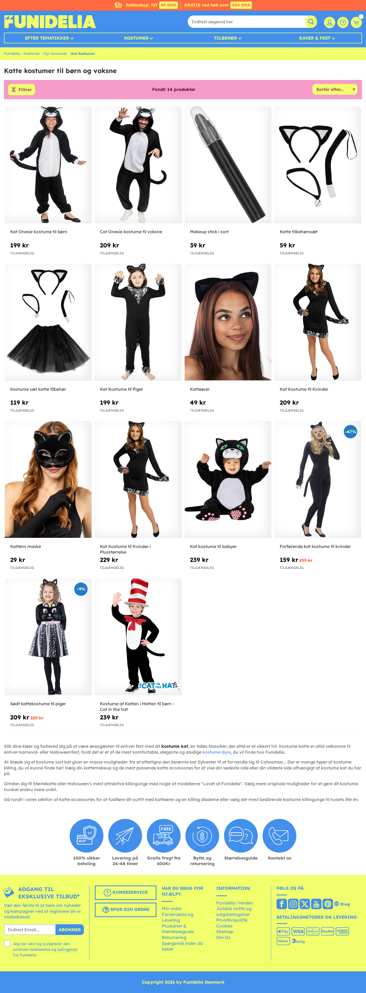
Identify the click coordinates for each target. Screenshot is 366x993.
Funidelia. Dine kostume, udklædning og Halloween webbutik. (50, 21)
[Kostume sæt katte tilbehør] (48, 322)
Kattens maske (25, 546)
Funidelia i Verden (234, 903)
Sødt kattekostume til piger (38, 703)
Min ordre (171, 908)
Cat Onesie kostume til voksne (131, 231)
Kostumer (136, 38)
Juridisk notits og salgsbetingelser (234, 911)
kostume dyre (217, 752)
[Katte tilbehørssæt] (317, 165)
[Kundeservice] (343, 22)
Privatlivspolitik (232, 920)
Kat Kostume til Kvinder (304, 389)
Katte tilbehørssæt (299, 231)
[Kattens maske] (48, 479)
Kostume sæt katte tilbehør (38, 389)
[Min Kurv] (356, 22)
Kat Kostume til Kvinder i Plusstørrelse (125, 549)
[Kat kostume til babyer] (228, 479)
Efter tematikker (47, 38)
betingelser (67, 949)
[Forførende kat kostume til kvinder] (317, 479)
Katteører (200, 389)
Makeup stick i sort (209, 231)
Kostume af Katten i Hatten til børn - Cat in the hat (137, 706)
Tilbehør (225, 38)
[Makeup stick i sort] (228, 165)
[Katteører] (228, 322)
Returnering (174, 937)
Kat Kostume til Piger (121, 389)
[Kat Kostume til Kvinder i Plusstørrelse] (138, 479)
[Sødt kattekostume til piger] (48, 637)
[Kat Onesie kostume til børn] (48, 165)
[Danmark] (282, 904)
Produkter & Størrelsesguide (178, 928)
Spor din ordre (129, 909)
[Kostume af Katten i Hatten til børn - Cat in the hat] (138, 637)
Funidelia (12, 53)
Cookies (224, 926)
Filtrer (25, 89)
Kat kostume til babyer (213, 546)
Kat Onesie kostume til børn (38, 231)
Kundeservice (129, 892)
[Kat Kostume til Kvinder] (317, 322)
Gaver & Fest (314, 38)
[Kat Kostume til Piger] (138, 322)
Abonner (70, 929)
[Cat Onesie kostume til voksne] (138, 165)
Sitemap (224, 931)
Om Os (223, 937)
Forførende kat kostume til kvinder (315, 546)
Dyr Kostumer (55, 53)
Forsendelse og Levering (177, 917)
